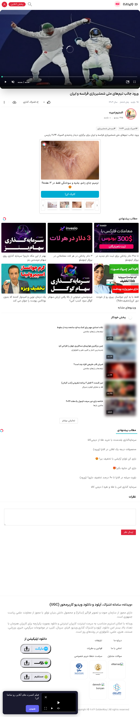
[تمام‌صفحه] (134, 82)
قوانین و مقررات (94, 648)
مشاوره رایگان (70, 194)
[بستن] (45, 697)
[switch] (132, 317)
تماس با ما (116, 648)
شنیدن (32, 708)
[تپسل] (44, 144)
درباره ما (118, 640)
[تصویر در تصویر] (127, 82)
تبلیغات (98, 640)
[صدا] (58, 708)
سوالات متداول (115, 656)
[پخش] (52, 708)
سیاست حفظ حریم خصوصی (88, 656)
